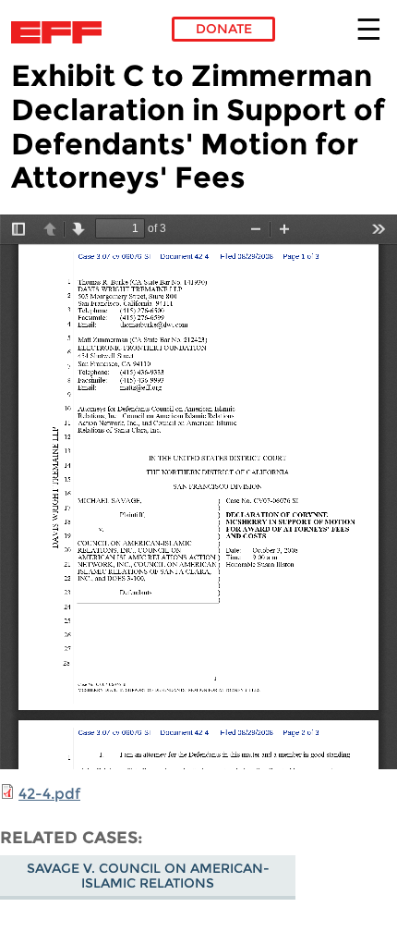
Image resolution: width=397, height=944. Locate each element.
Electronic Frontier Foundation (61, 32)
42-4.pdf (49, 794)
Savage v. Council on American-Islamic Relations (148, 875)
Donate (224, 28)
